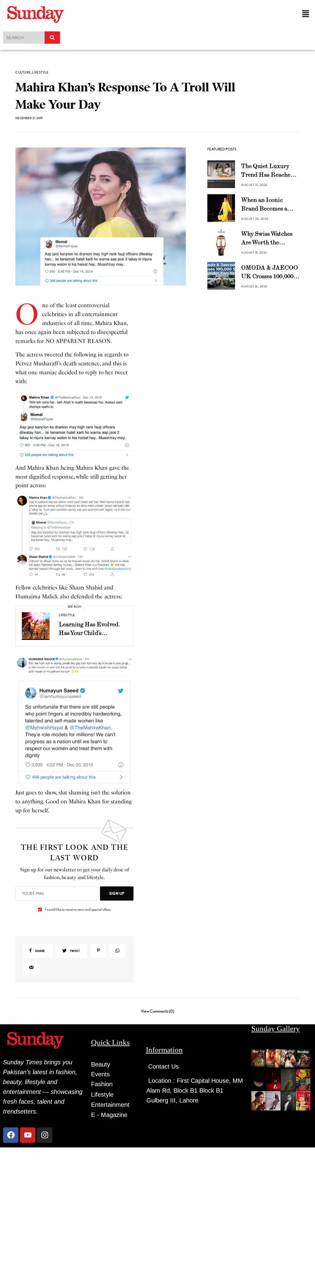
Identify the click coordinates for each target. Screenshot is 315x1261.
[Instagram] (44, 1135)
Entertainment (110, 1104)
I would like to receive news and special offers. (78, 909)
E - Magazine (109, 1114)
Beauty (100, 1064)
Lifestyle (40, 72)
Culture (23, 72)
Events (100, 1074)
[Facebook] (10, 1135)
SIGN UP (116, 893)
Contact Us (163, 1066)
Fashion (102, 1084)
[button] (306, 14)
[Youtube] (27, 1135)
